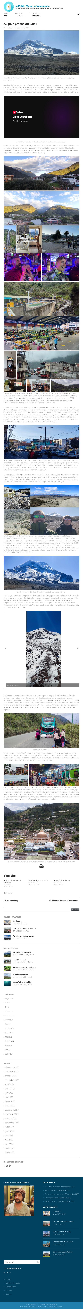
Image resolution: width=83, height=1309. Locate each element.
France (8, 1024)
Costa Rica (9, 1015)
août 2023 (9, 1084)
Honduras (9, 1033)
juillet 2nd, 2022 (22, 931)
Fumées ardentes (20, 975)
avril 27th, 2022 (22, 923)
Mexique (8, 1037)
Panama (8, 1045)
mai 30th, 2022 (60, 1244)
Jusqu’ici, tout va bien (22, 982)
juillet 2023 (9, 1089)
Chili (7, 1007)
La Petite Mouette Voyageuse (32, 6)
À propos (9, 1290)
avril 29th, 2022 (22, 938)
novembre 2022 (11, 1114)
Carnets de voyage (13, 1283)
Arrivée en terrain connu (23, 936)
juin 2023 (9, 1093)
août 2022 (9, 1127)
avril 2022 (9, 1144)
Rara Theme (43, 1307)
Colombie (9, 1011)
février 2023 (10, 1101)
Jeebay (9, 28)
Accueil (8, 1279)
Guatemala (9, 1028)
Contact (9, 1294)
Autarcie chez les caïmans (24, 967)
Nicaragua (9, 1041)
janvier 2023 (10, 1106)
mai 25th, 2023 (60, 1255)
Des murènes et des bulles (63, 1242)
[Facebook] (4, 1166)
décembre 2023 (12, 1067)
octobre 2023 (10, 1076)
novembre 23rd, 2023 (24, 969)
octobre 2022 (10, 1118)
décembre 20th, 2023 (24, 955)
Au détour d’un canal (22, 952)
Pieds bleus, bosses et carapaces (63, 901)
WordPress (59, 1307)
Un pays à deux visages (62, 880)
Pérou (7, 1050)
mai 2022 (9, 1140)
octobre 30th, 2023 (23, 984)
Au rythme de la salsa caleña (38, 880)
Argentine (9, 998)
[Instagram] (7, 1166)
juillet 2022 (9, 1131)
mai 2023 (9, 1097)
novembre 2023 (11, 1071)
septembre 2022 (12, 1123)
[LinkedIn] (10, 1166)
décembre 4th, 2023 (24, 962)
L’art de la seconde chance (24, 928)
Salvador (8, 1054)
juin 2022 (9, 1135)
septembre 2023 (12, 1080)
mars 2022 (9, 1148)
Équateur (9, 893)
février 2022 (10, 1153)
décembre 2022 (12, 1110)
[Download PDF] (41, 866)
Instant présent (19, 960)
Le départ (17, 921)
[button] (77, 648)
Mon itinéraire (11, 1287)
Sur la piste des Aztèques (62, 1252)
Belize (7, 1003)
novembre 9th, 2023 (23, 977)
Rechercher (75, 909)
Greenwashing (11, 901)
